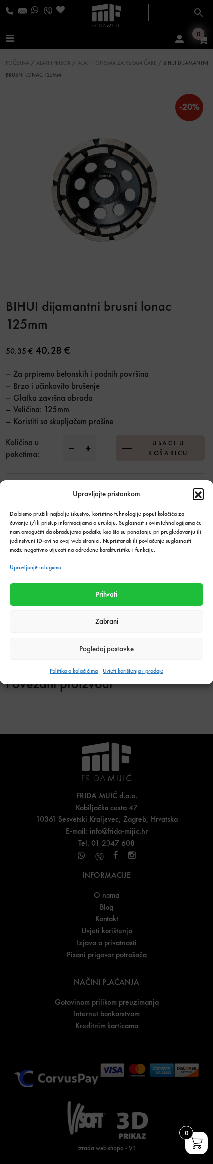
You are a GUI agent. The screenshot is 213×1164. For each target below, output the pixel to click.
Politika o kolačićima (74, 671)
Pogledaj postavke (106, 649)
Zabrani (106, 621)
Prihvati (106, 594)
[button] (198, 494)
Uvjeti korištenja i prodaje (133, 671)
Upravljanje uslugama (35, 567)
